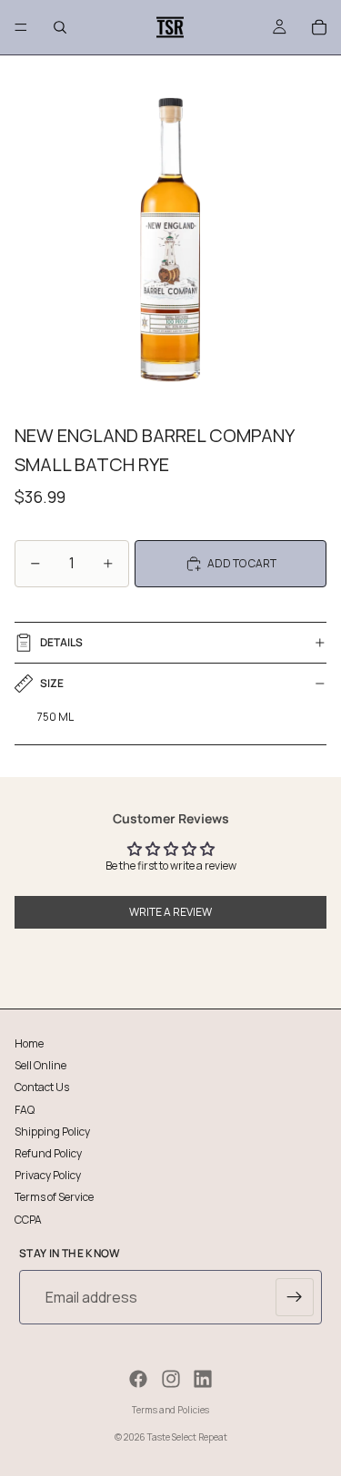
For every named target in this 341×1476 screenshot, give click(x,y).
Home (29, 1043)
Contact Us (42, 1087)
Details (61, 642)
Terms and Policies (170, 1409)
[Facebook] (138, 1379)
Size (52, 683)
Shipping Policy (52, 1130)
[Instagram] (171, 1379)
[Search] (60, 27)
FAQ (25, 1109)
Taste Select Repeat (187, 1437)
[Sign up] (295, 1297)
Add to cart (241, 563)
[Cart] (319, 27)
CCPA (28, 1218)
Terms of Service (54, 1197)
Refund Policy (48, 1152)
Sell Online (40, 1065)
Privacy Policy (48, 1175)
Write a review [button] (170, 912)
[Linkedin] (203, 1379)
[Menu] (21, 27)
